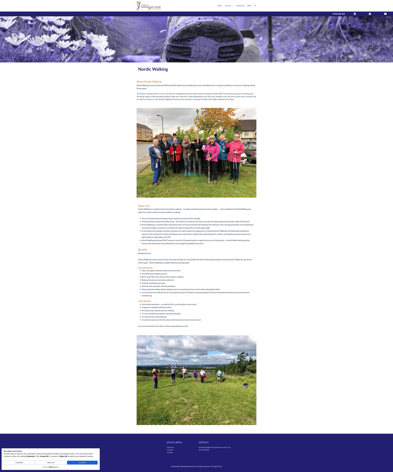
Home (220, 6)
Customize (19, 463)
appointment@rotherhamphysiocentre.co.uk (214, 447)
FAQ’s (249, 6)
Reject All (50, 463)
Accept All (82, 463)
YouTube (170, 450)
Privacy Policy (217, 466)
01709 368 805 (204, 450)
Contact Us (240, 6)
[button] (255, 6)
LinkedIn (170, 452)
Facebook (170, 447)
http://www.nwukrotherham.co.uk (173, 326)
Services (228, 6)
